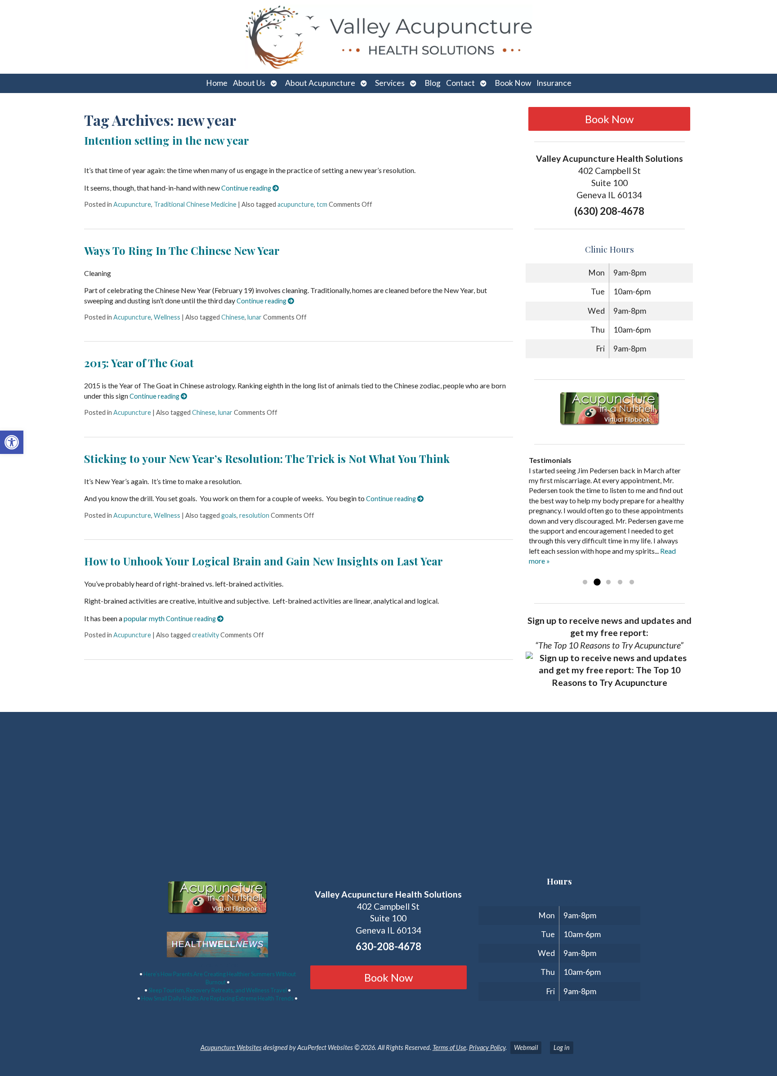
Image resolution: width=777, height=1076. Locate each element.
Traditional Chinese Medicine (195, 204)
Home (217, 83)
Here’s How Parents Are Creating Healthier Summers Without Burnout (219, 978)
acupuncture (295, 204)
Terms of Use (449, 1047)
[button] (11, 442)
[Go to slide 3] (608, 582)
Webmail (526, 1047)
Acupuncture (132, 204)
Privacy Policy (487, 1047)
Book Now (513, 83)
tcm (322, 204)
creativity (205, 635)
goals (229, 515)
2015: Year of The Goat (139, 363)
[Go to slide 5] (631, 582)
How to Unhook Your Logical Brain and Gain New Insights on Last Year (263, 561)
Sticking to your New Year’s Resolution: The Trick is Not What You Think (267, 458)
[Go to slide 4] (620, 582)
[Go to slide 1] (585, 582)
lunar (254, 317)
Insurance (554, 83)
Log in (562, 1047)
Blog (432, 83)
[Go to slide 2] (596, 582)
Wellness (167, 317)
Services (390, 83)
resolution (254, 515)
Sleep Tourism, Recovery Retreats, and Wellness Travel (217, 990)
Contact (460, 83)
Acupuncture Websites (231, 1047)
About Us (249, 83)
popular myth (144, 618)
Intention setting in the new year (166, 140)
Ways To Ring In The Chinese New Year (182, 250)
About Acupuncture (320, 83)
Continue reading (246, 188)
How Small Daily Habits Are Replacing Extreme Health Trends (217, 998)
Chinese (233, 317)
